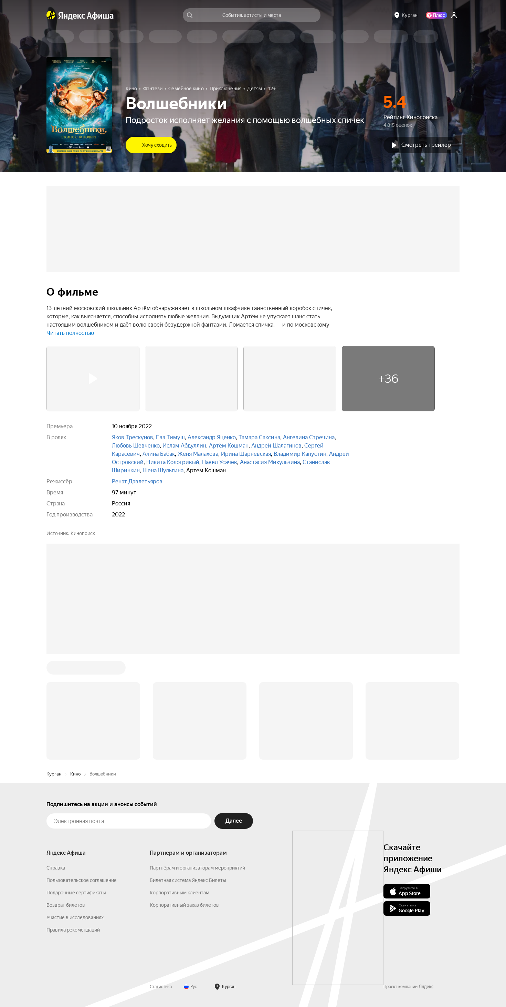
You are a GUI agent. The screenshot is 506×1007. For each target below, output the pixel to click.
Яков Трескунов (132, 437)
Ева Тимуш (170, 437)
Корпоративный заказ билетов (184, 905)
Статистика (161, 986)
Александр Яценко (212, 437)
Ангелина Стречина (309, 437)
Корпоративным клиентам (179, 892)
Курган (53, 774)
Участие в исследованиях (75, 917)
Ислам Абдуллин (184, 445)
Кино (75, 774)
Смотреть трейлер (426, 145)
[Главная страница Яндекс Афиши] (50, 15)
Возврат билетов (65, 905)
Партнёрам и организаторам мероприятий (197, 868)
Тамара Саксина (259, 437)
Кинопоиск (83, 533)
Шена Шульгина (163, 470)
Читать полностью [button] (70, 333)
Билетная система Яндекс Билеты (188, 880)
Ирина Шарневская (246, 454)
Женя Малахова (198, 454)
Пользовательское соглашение (81, 880)
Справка (55, 868)
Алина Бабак (159, 454)
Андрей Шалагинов (276, 445)
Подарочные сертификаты (76, 892)
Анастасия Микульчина (270, 462)
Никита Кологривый (172, 462)
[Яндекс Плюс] (436, 15)
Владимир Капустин (300, 454)
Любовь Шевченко (136, 445)
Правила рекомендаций (73, 930)
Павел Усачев (219, 462)
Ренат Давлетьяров (137, 481)
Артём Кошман (229, 445)
